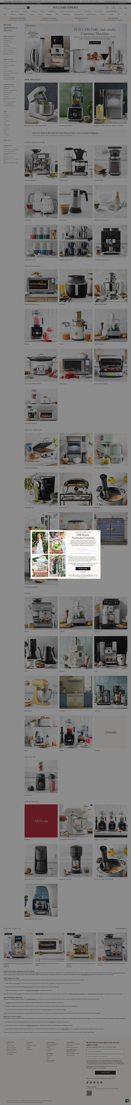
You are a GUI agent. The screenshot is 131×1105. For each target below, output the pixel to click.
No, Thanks (83, 571)
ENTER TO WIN (83, 568)
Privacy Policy (90, 565)
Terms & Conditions (79, 565)
